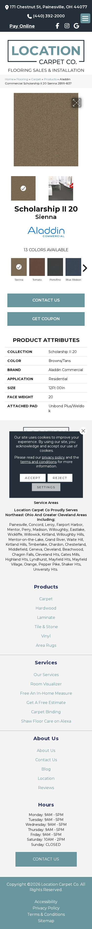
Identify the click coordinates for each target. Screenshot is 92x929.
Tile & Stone (46, 626)
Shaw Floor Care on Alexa (46, 721)
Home (9, 79)
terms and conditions (38, 462)
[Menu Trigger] (85, 18)
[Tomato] (37, 267)
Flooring (22, 79)
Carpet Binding (46, 712)
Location (46, 778)
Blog (46, 769)
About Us (46, 750)
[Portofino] (55, 267)
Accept (32, 478)
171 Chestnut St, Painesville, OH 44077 (48, 7)
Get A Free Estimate (46, 702)
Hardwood (46, 608)
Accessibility (46, 902)
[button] (46, 859)
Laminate (46, 617)
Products (50, 79)
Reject (60, 478)
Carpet (36, 79)
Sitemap (46, 921)
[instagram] (67, 26)
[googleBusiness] (76, 26)
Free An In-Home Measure (46, 693)
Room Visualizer (46, 684)
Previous (7, 185)
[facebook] (57, 26)
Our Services (46, 674)
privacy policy (53, 457)
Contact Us (46, 300)
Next (84, 185)
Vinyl (46, 636)
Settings (46, 487)
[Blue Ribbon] (73, 267)
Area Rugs (46, 645)
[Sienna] (19, 267)
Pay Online (22, 26)
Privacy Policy (46, 908)
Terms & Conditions (46, 915)
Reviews (46, 787)
